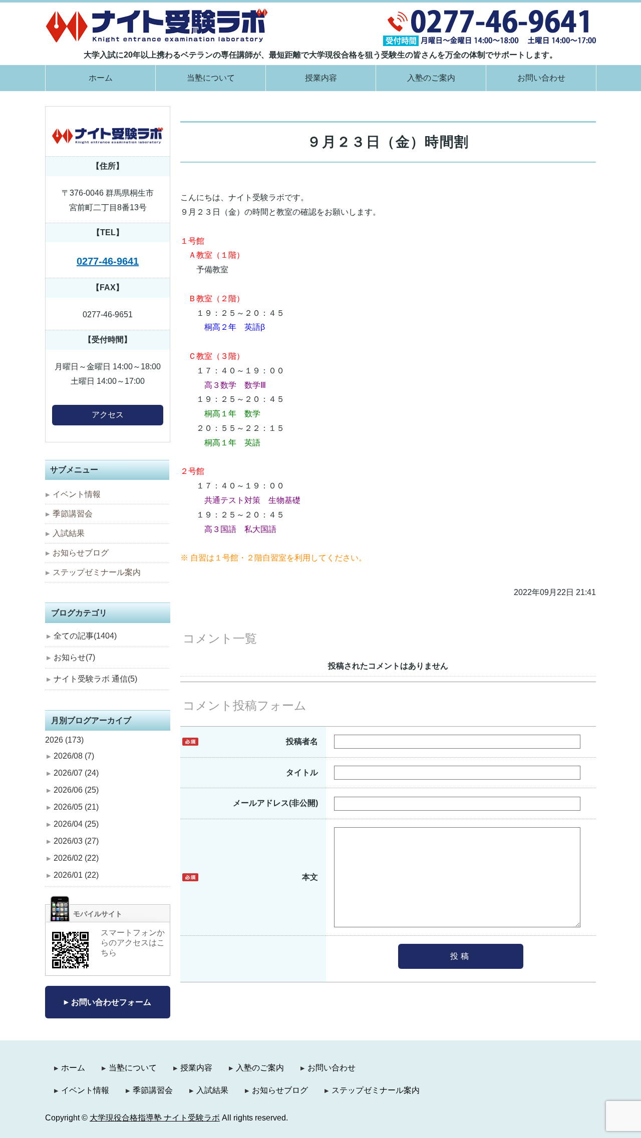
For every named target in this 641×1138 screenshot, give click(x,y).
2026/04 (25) (76, 824)
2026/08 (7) (74, 756)
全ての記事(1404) (85, 636)
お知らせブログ (81, 552)
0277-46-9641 (108, 261)
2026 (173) (64, 740)
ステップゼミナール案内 (97, 572)
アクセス (108, 414)
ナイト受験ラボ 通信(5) (95, 679)
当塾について (211, 78)
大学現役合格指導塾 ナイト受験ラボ (155, 1117)
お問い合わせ (541, 78)
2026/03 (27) (76, 841)
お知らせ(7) (74, 657)
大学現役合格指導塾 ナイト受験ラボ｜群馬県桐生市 (157, 25)
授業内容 (321, 78)
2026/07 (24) (76, 773)
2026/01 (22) (76, 875)
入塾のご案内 (431, 78)
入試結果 (69, 533)
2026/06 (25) (76, 790)
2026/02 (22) (76, 858)
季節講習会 (73, 513)
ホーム (101, 78)
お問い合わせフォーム (111, 1002)
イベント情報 (77, 494)
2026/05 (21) (76, 807)
